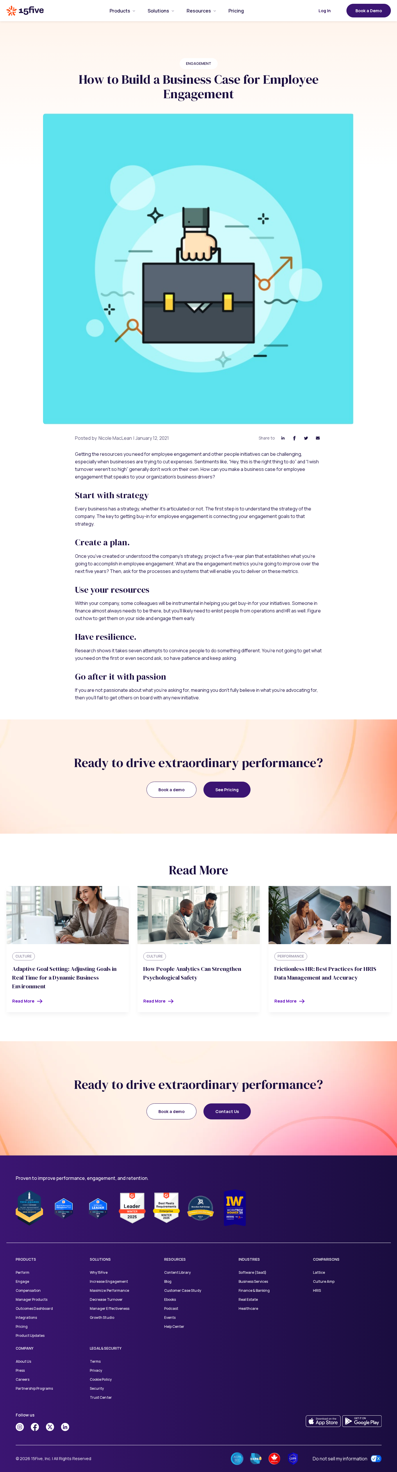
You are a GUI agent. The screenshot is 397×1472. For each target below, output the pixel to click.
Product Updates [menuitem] (30, 1335)
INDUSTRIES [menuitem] (249, 1259)
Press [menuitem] (20, 1370)
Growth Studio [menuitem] (102, 1317)
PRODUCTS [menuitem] (26, 1259)
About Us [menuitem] (23, 1361)
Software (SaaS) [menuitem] (253, 1272)
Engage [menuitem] (22, 1281)
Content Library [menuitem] (177, 1272)
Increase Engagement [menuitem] (109, 1281)
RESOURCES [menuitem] (175, 1259)
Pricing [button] (236, 11)
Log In (325, 10)
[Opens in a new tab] (20, 1427)
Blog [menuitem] (167, 1281)
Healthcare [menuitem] (248, 1308)
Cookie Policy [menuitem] (100, 1379)
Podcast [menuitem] (171, 1308)
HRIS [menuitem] (317, 1290)
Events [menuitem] (170, 1317)
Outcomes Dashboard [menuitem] (34, 1308)
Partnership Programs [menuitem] (34, 1388)
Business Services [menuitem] (253, 1281)
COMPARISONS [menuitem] (326, 1259)
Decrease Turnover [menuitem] (106, 1299)
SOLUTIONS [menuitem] (100, 1259)
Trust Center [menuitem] (101, 1397)
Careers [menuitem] (22, 1379)
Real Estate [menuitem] (248, 1299)
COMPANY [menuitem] (24, 1348)
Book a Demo (368, 10)
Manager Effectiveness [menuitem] (109, 1308)
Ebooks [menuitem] (170, 1299)
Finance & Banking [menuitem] (254, 1290)
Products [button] (120, 11)
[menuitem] (120, 11)
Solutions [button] (158, 11)
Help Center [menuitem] (174, 1326)
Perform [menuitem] (22, 1272)
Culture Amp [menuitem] (324, 1281)
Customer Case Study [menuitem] (182, 1290)
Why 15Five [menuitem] (98, 1272)
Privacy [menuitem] (96, 1370)
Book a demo (171, 789)
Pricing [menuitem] (22, 1326)
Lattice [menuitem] (319, 1272)
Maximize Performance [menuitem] (109, 1290)
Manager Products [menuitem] (31, 1299)
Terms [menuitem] (95, 1361)
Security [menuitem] (97, 1388)
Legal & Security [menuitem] (105, 1348)
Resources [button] (199, 11)
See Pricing (227, 789)
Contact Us (227, 1111)
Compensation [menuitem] (28, 1290)
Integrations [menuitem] (26, 1317)
